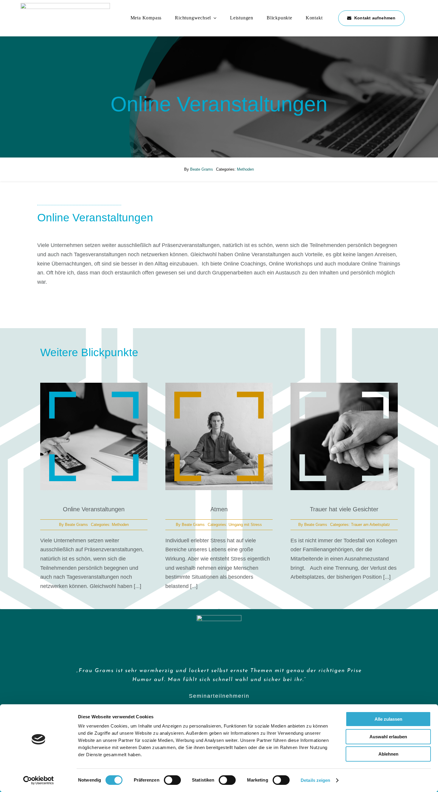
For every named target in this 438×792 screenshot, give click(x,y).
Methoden (245, 169)
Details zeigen (315, 780)
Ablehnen (388, 754)
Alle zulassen (388, 719)
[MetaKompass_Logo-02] (65, 6)
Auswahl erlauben (388, 736)
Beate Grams (201, 169)
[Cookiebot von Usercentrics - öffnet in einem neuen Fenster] (39, 780)
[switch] (172, 780)
